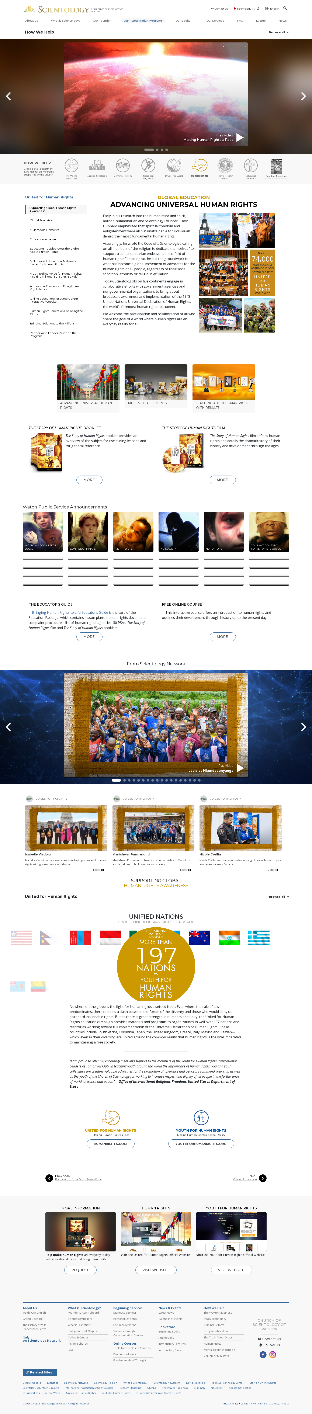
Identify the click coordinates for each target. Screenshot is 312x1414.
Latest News (166, 1347)
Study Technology (215, 1354)
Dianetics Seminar (124, 1347)
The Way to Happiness (218, 1347)
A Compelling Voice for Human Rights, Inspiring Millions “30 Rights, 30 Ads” (56, 275)
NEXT (253, 1210)
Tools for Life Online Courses (132, 1383)
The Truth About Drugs (218, 1372)
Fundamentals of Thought (129, 1395)
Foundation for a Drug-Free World (78, 1214)
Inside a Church (78, 1378)
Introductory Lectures (172, 1379)
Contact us (221, 8)
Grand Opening (32, 1354)
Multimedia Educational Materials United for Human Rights (53, 262)
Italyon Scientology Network (42, 1374)
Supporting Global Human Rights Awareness (53, 209)
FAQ (240, 20)
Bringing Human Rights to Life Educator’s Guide (70, 647)
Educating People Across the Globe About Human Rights (54, 250)
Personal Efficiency (125, 1354)
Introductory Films (170, 1385)
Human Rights (212, 1378)
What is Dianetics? (79, 1360)
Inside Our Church (34, 1347)
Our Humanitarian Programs (143, 20)
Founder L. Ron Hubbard (83, 1347)
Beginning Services (128, 1343)
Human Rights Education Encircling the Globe (56, 312)
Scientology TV (246, 8)
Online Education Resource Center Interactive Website (54, 300)
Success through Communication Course (128, 1368)
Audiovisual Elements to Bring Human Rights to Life (55, 287)
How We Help (39, 32)
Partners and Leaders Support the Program (53, 334)
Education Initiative (43, 239)
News (283, 20)
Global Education (41, 220)
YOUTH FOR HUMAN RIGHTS (201, 1166)
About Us (31, 20)
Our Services (215, 20)
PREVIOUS (62, 1210)
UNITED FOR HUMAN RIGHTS (110, 1166)
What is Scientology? (65, 20)
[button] (149, 150)
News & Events (170, 1343)
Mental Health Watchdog (219, 1385)
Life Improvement (124, 1360)
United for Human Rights (49, 197)
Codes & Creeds (78, 1372)
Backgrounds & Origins (82, 1366)
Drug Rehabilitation (216, 1366)
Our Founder (102, 20)
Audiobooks (166, 1373)
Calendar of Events (171, 1354)
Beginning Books (169, 1366)
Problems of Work (124, 1389)
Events (261, 20)
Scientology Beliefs (80, 1354)
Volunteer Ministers (216, 1391)
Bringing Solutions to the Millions (52, 323)
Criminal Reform (214, 1360)
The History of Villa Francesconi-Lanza (34, 1362)
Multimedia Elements (44, 230)
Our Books (183, 20)
